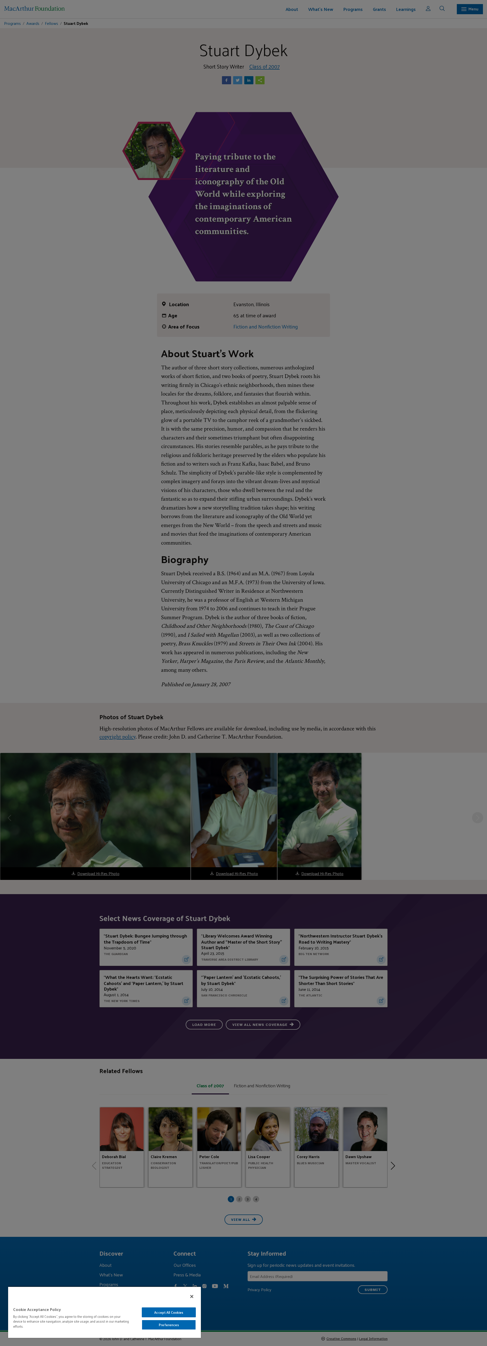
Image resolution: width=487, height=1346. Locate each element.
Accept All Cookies (168, 1312)
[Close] (191, 1296)
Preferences (169, 1325)
